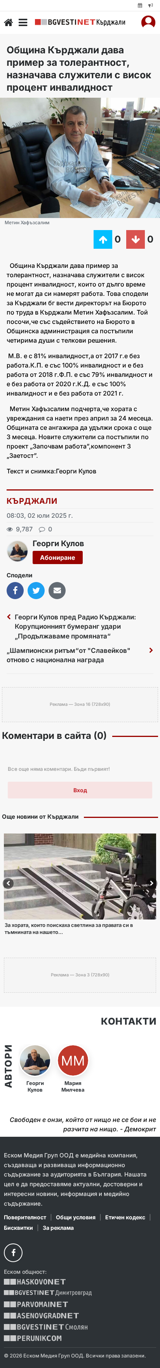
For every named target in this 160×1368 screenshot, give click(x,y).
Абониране (57, 557)
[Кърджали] (80, 22)
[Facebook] (13, 1252)
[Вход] (148, 22)
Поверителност (25, 1217)
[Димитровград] (48, 1293)
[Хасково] (35, 1282)
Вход (80, 790)
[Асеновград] (41, 1316)
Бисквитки (18, 1227)
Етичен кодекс (125, 1217)
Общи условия (76, 1217)
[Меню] (23, 23)
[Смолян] (45, 1327)
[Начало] (8, 23)
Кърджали (32, 501)
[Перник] (32, 1338)
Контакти (128, 1021)
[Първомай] (36, 1304)
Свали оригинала (27, 106)
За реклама (58, 1227)
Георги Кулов (58, 543)
